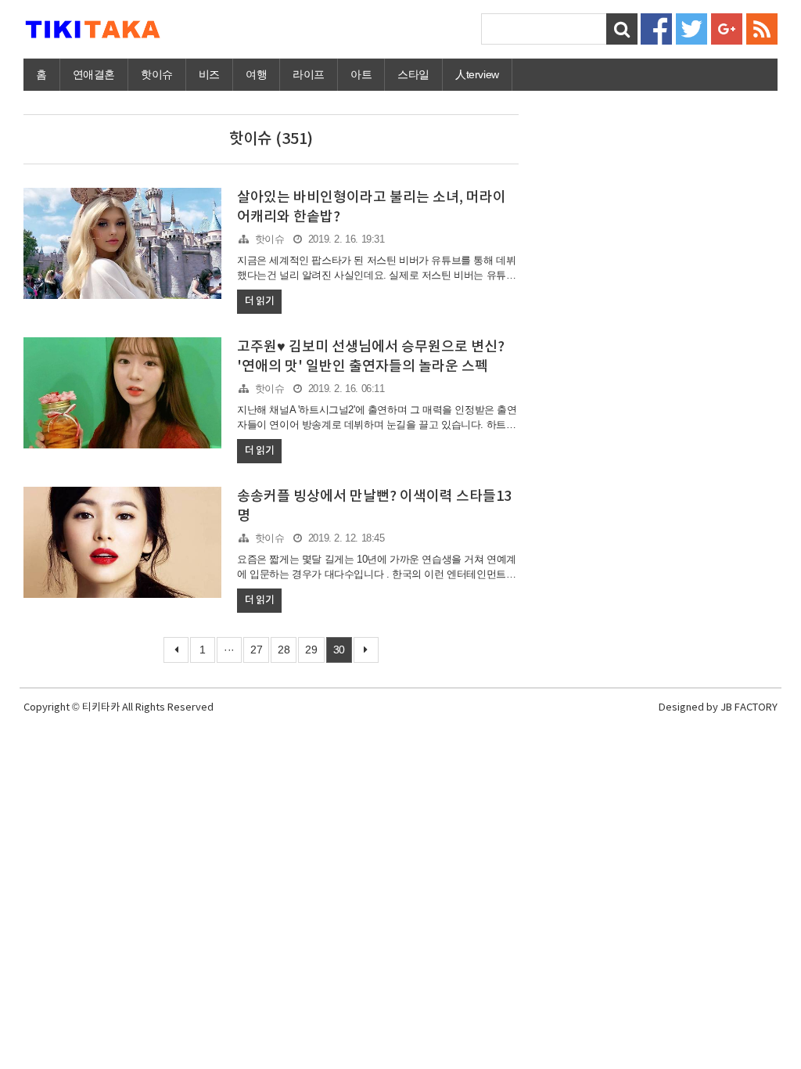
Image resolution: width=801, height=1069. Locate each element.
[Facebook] (656, 27)
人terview (477, 74)
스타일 (413, 74)
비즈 (209, 74)
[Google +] (726, 27)
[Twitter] (691, 27)
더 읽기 (259, 301)
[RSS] (762, 27)
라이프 (309, 74)
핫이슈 (157, 74)
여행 (256, 74)
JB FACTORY (749, 708)
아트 (361, 74)
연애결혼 (94, 74)
